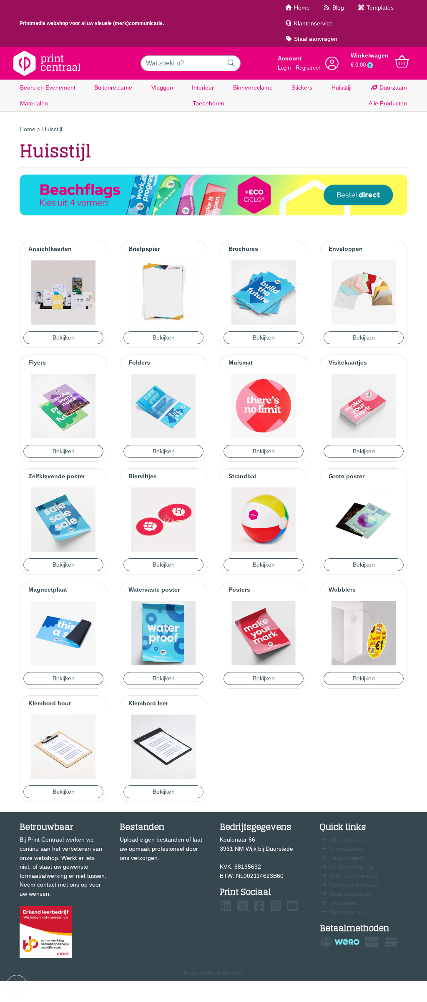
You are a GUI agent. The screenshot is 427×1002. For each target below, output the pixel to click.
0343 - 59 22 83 (248, 927)
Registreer (308, 68)
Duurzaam (392, 87)
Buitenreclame (113, 87)
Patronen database (353, 884)
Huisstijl (342, 87)
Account (290, 58)
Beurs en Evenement (47, 87)
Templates (379, 7)
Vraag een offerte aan (158, 879)
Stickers (301, 87)
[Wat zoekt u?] (231, 63)
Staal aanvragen (314, 38)
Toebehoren (208, 103)
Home (301, 7)
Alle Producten (388, 103)
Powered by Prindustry (214, 973)
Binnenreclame (253, 87)
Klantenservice (312, 23)
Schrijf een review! (352, 875)
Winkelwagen (370, 55)
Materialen (34, 103)
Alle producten (347, 839)
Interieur (203, 87)
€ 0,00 (361, 65)
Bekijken (64, 337)
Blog (337, 7)
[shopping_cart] (402, 61)
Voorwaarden (345, 848)
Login (284, 68)
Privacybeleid (345, 858)
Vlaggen (162, 87)
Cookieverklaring (350, 866)
